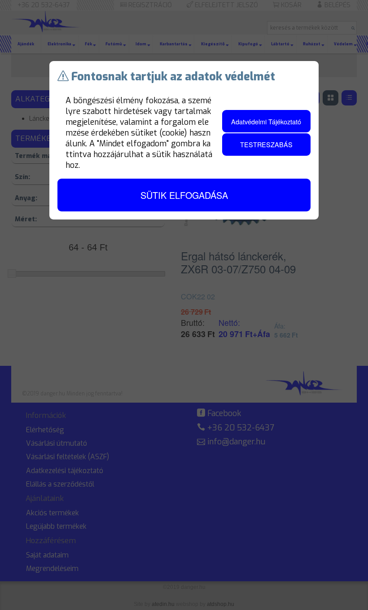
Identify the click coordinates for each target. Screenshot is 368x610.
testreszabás (266, 144)
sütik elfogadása (184, 195)
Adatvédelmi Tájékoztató (266, 121)
